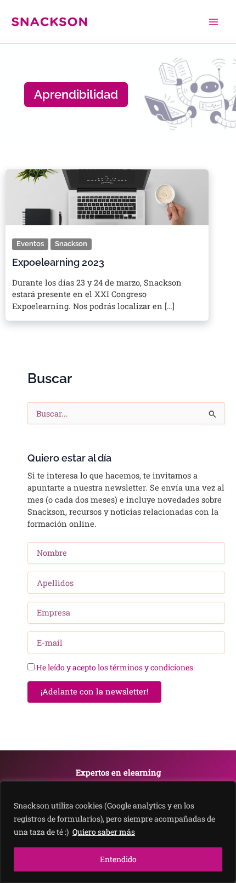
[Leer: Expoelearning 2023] (107, 194)
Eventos (30, 244)
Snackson (71, 244)
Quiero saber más (103, 832)
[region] (118, 832)
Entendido (118, 859)
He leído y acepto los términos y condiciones (114, 667)
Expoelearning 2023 (58, 262)
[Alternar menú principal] (213, 21)
